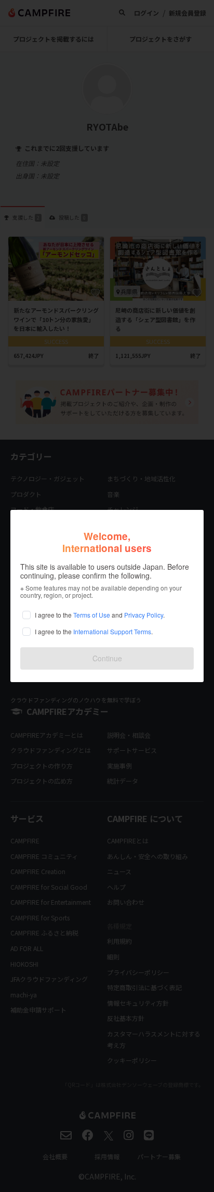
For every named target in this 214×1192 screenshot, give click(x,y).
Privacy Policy (143, 614)
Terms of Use (91, 614)
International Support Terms (112, 631)
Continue (107, 658)
